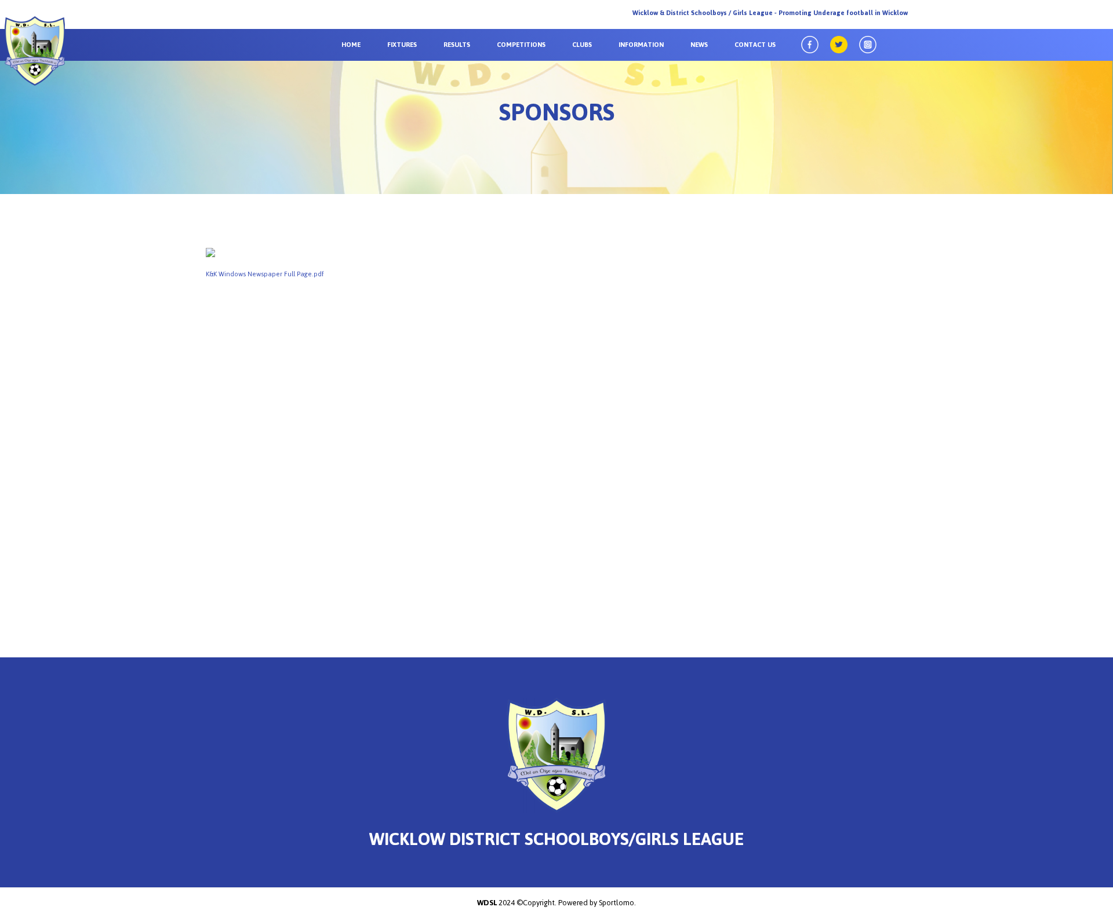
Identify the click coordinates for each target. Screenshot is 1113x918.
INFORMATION (641, 44)
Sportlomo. (617, 902)
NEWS (699, 44)
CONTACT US (755, 44)
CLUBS (582, 44)
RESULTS (456, 44)
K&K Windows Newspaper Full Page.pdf (265, 274)
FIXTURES (402, 44)
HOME (351, 44)
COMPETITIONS (521, 44)
